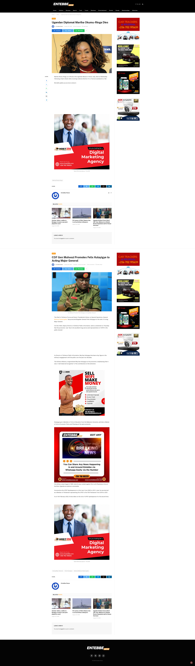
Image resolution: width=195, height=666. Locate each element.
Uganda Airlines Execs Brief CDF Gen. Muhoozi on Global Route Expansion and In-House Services (102, 223)
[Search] (142, 4)
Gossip (117, 10)
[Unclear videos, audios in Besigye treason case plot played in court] (61, 213)
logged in (62, 238)
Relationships (125, 10)
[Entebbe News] (63, 4)
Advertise (134, 10)
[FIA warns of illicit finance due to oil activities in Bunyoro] (81, 213)
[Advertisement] (81, 96)
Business (93, 10)
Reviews (68, 10)
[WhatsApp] (46, 88)
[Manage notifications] (191, 662)
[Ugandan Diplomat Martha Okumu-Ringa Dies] (82, 53)
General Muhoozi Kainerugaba (81, 570)
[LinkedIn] (46, 92)
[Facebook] (46, 80)
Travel (86, 10)
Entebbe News (59, 26)
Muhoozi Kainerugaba (60, 319)
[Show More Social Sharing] (86, 30)
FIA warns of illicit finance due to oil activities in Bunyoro (81, 221)
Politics (61, 10)
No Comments (78, 26)
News (53, 18)
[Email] (46, 96)
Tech (80, 10)
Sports (75, 10)
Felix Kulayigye (68, 570)
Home (54, 10)
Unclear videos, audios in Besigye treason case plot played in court (60, 222)
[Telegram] (46, 100)
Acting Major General (58, 570)
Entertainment (102, 10)
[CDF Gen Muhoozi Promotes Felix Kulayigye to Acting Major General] (82, 291)
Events (111, 10)
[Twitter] (46, 84)
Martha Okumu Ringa (57, 180)
